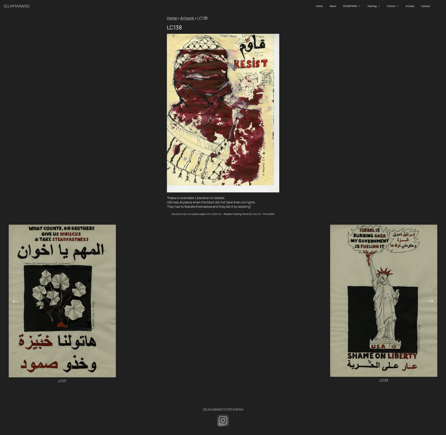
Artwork (187, 18)
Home (319, 6)
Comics (391, 6)
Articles (410, 6)
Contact (425, 6)
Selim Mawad (16, 6)
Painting (372, 6)
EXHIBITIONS (350, 6)
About (333, 6)
